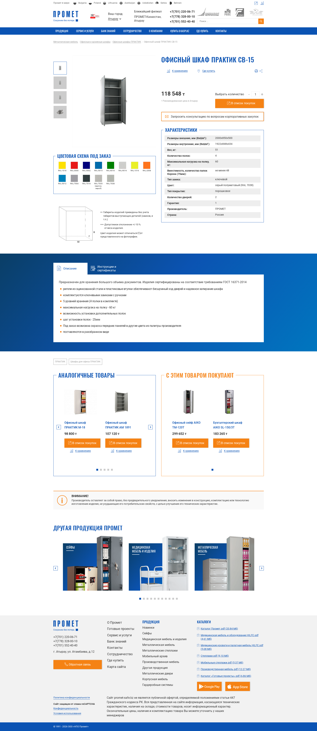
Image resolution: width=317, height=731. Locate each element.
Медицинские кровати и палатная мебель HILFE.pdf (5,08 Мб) (232, 647)
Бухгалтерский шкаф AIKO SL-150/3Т (227, 425)
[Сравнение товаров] (262, 3)
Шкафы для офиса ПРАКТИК (85, 361)
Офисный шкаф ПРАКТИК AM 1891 (118, 425)
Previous (59, 427)
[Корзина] (256, 3)
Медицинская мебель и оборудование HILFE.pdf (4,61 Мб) (229, 637)
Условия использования (67, 713)
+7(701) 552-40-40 (182, 21)
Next (150, 427)
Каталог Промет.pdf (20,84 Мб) (219, 628)
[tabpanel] (80, 423)
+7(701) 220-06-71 (182, 11)
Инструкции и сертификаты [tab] (106, 268)
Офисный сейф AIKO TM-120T (186, 425)
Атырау (113, 18)
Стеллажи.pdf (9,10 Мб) (215, 655)
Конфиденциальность (65, 708)
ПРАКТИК (60, 361)
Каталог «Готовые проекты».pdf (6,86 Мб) (226, 675)
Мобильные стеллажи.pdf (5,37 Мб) (222, 662)
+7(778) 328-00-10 (182, 16)
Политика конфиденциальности (71, 697)
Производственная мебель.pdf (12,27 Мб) (226, 669)
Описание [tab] (69, 268)
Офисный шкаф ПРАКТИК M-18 (75, 425)
